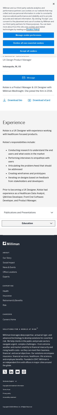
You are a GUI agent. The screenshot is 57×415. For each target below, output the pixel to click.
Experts (6, 276)
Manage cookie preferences (28, 35)
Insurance (7, 296)
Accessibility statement (9, 397)
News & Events (9, 267)
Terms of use (6, 389)
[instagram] (24, 372)
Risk (4, 305)
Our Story (7, 258)
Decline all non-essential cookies (28, 43)
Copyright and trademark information (13, 386)
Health (6, 291)
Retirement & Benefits (13, 300)
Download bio (15, 100)
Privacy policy (7, 393)
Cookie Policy (33, 29)
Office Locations (10, 272)
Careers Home (9, 319)
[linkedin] (11, 372)
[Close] (54, 4)
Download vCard (41, 100)
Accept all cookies (28, 51)
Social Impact (9, 262)
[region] (28, 28)
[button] (5, 372)
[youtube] (17, 372)
